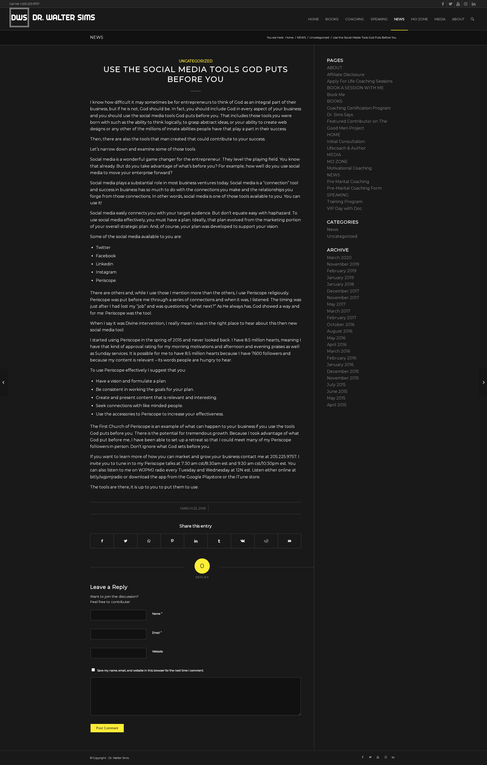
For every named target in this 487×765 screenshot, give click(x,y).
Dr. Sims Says (340, 114)
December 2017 (343, 291)
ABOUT (334, 67)
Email (157, 632)
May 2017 (336, 304)
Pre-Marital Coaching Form (354, 188)
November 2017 (343, 297)
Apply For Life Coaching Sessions (359, 81)
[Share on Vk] (242, 541)
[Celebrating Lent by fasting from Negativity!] (4, 382)
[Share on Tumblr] (219, 541)
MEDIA (334, 154)
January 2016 (340, 364)
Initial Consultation (346, 141)
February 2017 (341, 317)
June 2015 (337, 391)
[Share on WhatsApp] (149, 541)
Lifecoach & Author (346, 148)
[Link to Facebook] (443, 4)
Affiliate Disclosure (345, 74)
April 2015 (336, 405)
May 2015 (336, 398)
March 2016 (338, 351)
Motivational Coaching (349, 168)
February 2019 (341, 270)
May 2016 (336, 338)
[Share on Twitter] (125, 541)
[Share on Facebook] (102, 541)
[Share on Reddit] (266, 541)
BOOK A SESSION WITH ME (355, 87)
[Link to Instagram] (465, 4)
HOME (333, 134)
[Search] (472, 19)
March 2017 (338, 311)
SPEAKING (338, 195)
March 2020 (339, 257)
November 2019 (343, 264)
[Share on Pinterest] (172, 541)
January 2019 (340, 277)
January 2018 (340, 284)
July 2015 (336, 384)
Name (157, 613)
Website (157, 651)
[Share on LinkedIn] (195, 541)
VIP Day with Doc (344, 208)
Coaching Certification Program (359, 108)
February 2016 (341, 358)
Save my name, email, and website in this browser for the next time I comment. (150, 670)
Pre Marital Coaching (348, 181)
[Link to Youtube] (458, 4)
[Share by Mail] (289, 541)
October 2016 (340, 324)
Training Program (344, 201)
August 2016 (339, 331)
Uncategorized (196, 61)
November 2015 (343, 378)
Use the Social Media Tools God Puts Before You (195, 74)
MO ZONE (337, 161)
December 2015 (343, 371)
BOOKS (334, 101)
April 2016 (336, 344)
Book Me (336, 94)
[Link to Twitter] (450, 4)
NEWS (96, 37)
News (332, 229)
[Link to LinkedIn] (473, 4)
